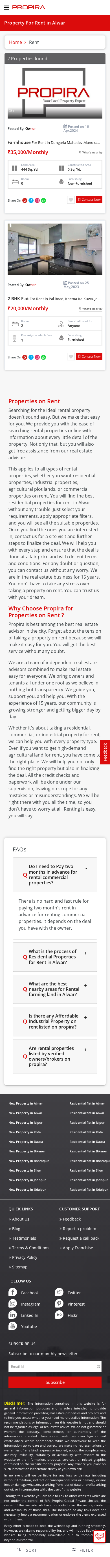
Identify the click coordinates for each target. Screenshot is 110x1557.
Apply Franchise (78, 1247)
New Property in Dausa (25, 1141)
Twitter (74, 1292)
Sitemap (20, 1267)
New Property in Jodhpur (27, 1180)
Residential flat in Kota (86, 1132)
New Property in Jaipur (25, 1122)
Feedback (72, 1219)
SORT (31, 1550)
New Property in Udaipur (27, 1189)
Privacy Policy (24, 1257)
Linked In (29, 1315)
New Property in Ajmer (25, 1103)
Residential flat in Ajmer (87, 1103)
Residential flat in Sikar (86, 1170)
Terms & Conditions (30, 1247)
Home (15, 42)
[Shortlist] (71, 200)
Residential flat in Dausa (87, 1141)
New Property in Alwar (25, 1113)
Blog (16, 1228)
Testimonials (24, 1238)
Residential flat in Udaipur (89, 1189)
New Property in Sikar (24, 1170)
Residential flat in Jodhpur (89, 1180)
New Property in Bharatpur (28, 1161)
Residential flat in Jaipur (87, 1122)
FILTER (86, 1550)
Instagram (30, 1304)
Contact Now (91, 199)
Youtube (29, 1326)
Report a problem (79, 1228)
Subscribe (55, 1382)
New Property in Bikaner (26, 1151)
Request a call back (81, 1238)
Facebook (30, 1292)
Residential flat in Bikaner (88, 1151)
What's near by (92, 152)
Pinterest (76, 1304)
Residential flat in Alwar (87, 1113)
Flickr (73, 1315)
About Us (20, 1219)
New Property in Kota (24, 1132)
